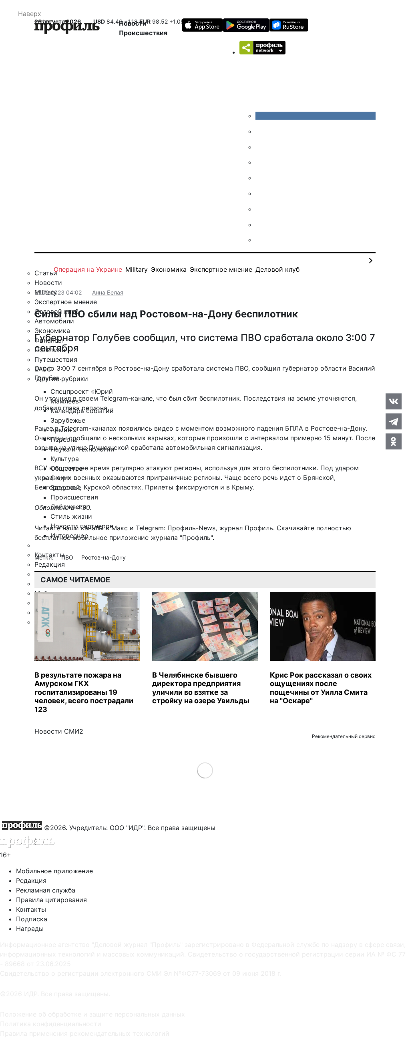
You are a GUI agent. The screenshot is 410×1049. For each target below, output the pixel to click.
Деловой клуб (277, 269)
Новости (133, 23)
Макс (119, 528)
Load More (205, 770)
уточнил (58, 398)
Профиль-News (191, 528)
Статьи (45, 273)
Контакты (31, 909)
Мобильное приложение (54, 871)
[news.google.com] (261, 193)
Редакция (31, 881)
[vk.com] (315, 116)
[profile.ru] (261, 225)
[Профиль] (67, 28)
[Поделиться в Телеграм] (394, 421)
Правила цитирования (51, 900)
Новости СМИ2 (58, 731)
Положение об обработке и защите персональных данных (92, 1014)
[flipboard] (261, 240)
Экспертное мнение (221, 269)
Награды (30, 929)
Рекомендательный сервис (344, 736)
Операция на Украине (88, 269)
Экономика (169, 269)
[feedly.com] (261, 209)
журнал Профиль (246, 528)
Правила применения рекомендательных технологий (84, 1033)
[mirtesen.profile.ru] (261, 162)
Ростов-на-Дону (103, 557)
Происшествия (143, 33)
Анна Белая (107, 292)
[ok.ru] (261, 131)
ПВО (68, 557)
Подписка (31, 919)
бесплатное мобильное (70, 538)
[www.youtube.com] (261, 147)
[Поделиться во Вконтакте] (394, 401)
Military (136, 269)
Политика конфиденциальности (50, 1024)
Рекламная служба (45, 890)
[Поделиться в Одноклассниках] (394, 441)
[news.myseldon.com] (261, 178)
